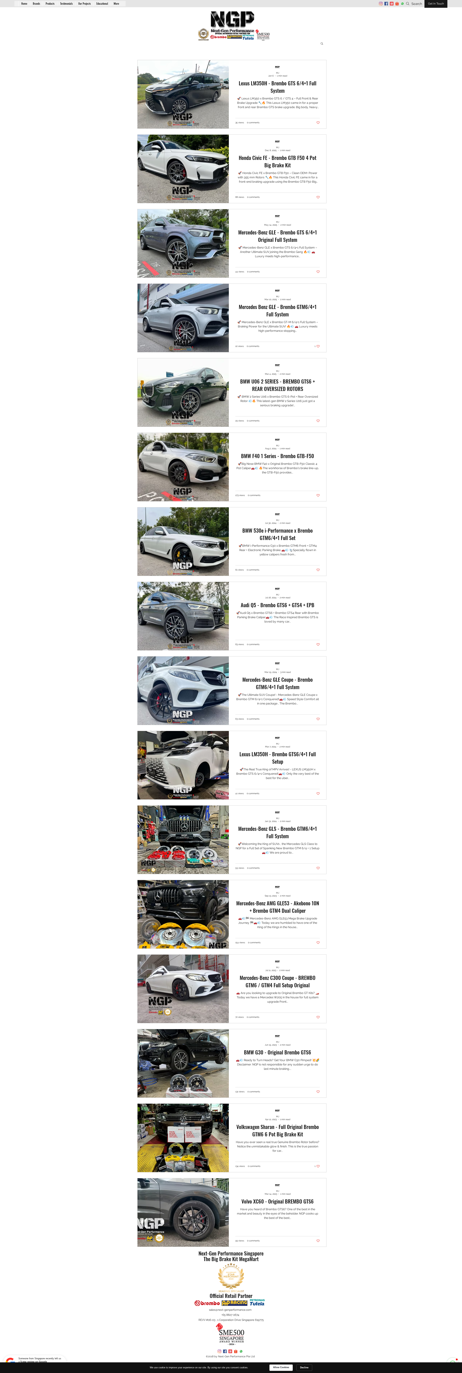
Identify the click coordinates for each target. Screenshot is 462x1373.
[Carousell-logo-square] (391, 3)
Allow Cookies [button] (281, 1367)
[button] (102, 3)
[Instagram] (381, 3)
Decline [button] (304, 1367)
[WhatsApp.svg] (402, 3)
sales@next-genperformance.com (230, 1309)
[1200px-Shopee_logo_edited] (397, 3)
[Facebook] (386, 3)
